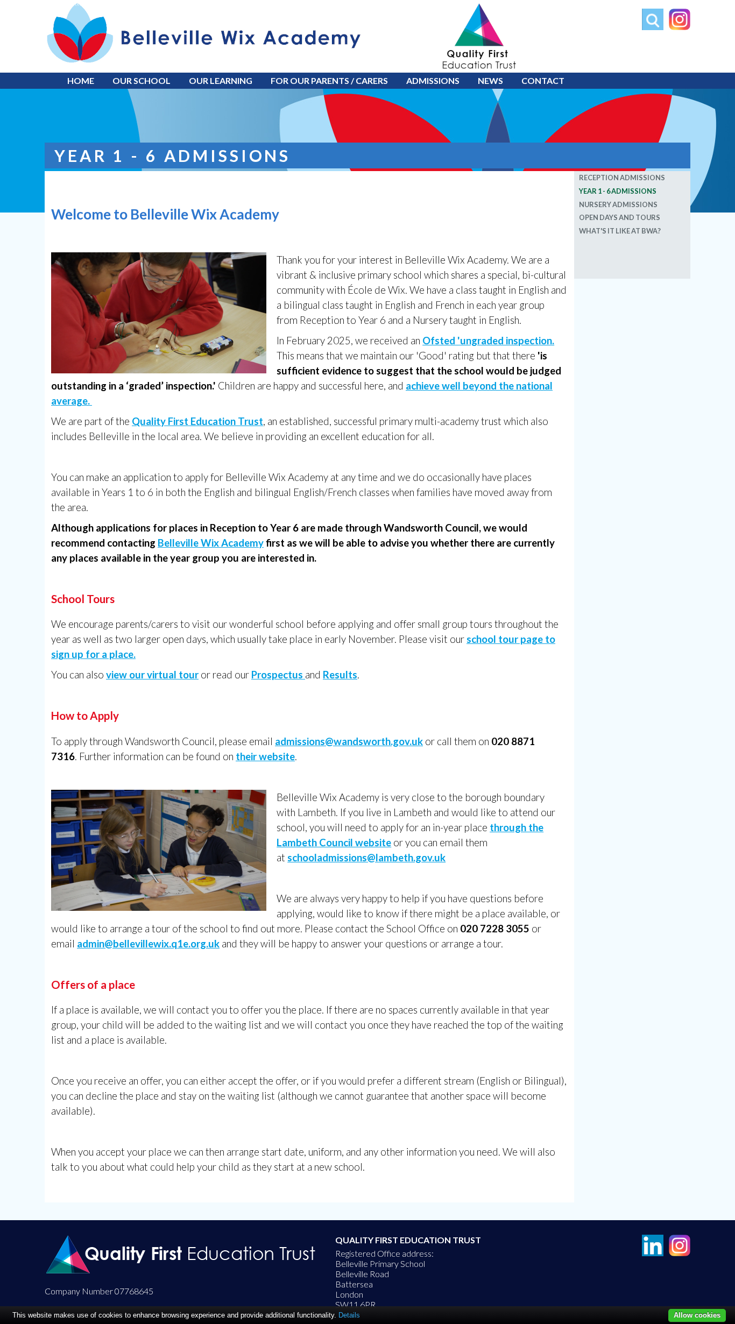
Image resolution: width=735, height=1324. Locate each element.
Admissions (433, 80)
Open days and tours (619, 217)
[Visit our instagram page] (676, 27)
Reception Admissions (622, 177)
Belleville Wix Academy (74, 3)
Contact (542, 80)
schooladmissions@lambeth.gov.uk (366, 857)
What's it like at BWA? (620, 230)
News (490, 80)
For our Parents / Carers (329, 80)
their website (265, 756)
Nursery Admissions (618, 204)
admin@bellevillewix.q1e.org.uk (148, 944)
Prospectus (278, 675)
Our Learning (220, 80)
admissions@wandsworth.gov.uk (349, 741)
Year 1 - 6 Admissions (617, 191)
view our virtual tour (152, 675)
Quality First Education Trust (197, 421)
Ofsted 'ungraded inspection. (488, 340)
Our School (141, 80)
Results (340, 675)
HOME (80, 80)
